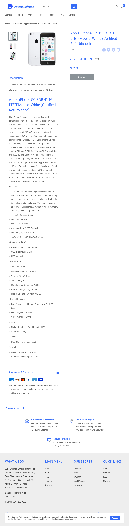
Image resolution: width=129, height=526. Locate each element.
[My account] (117, 6)
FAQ (62, 15)
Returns (52, 15)
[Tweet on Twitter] (113, 50)
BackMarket (79, 481)
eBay (76, 473)
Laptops (8, 15)
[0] (121, 6)
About (41, 15)
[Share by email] (118, 50)
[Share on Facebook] (104, 50)
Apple (73, 50)
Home (7, 24)
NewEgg (78, 485)
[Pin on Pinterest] (108, 50)
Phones (30, 15)
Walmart (77, 477)
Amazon (77, 469)
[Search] (74, 6)
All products (17, 24)
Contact (71, 15)
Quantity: (74, 68)
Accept (115, 518)
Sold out (82, 77)
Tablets (20, 15)
